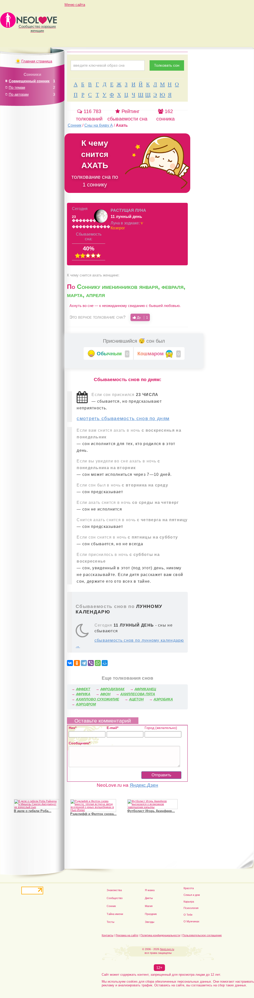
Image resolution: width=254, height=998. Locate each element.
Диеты (149, 898)
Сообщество (115, 898)
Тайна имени (115, 913)
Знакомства (114, 890)
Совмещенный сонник (29, 81)
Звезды (149, 921)
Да (142, 317)
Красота (189, 888)
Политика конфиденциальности (160, 935)
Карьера (189, 901)
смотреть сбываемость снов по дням (123, 418)
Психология (191, 908)
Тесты (110, 921)
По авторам (19, 94)
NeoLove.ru (167, 949)
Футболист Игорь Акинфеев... (151, 811)
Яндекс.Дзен (144, 785)
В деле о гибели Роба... (32, 811)
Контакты (107, 935)
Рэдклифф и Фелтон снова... (93, 814)
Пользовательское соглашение (202, 935)
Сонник (111, 906)
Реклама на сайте (127, 935)
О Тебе (188, 914)
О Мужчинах (191, 921)
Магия (149, 906)
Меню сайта (74, 4)
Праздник (151, 913)
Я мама (150, 890)
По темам (17, 87)
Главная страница (36, 61)
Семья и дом (192, 894)
